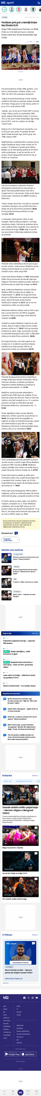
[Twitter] (29, 998)
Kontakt (19, 1043)
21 (9, 592)
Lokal (5, 1038)
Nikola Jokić (8, 781)
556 (16, 533)
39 (9, 567)
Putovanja (7, 1021)
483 (4, 699)
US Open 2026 (18, 554)
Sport (5, 1009)
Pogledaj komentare (8, 540)
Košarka (4, 17)
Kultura (6, 1023)
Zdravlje (6, 1018)
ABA (5, 843)
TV (17, 1009)
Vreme (19, 1015)
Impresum (20, 1028)
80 (5, 725)
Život (5, 1015)
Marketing (20, 1025)
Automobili (7, 1035)
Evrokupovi (17, 591)
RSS (18, 1040)
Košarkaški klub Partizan (24, 781)
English (19, 1012)
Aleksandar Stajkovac (14, 979)
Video (18, 1006)
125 (5, 709)
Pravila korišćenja (23, 1031)
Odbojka (16, 567)
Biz (4, 1012)
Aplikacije (20, 1037)
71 (4, 735)
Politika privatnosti (23, 1034)
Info (4, 1006)
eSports (6, 1029)
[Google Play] (12, 1054)
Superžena (6, 1026)
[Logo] (7, 3)
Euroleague (7, 803)
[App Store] (28, 1054)
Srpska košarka (8, 869)
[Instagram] (33, 998)
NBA (15, 579)
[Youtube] (37, 998)
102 (9, 555)
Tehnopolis (7, 1032)
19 (9, 579)
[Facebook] (24, 998)
